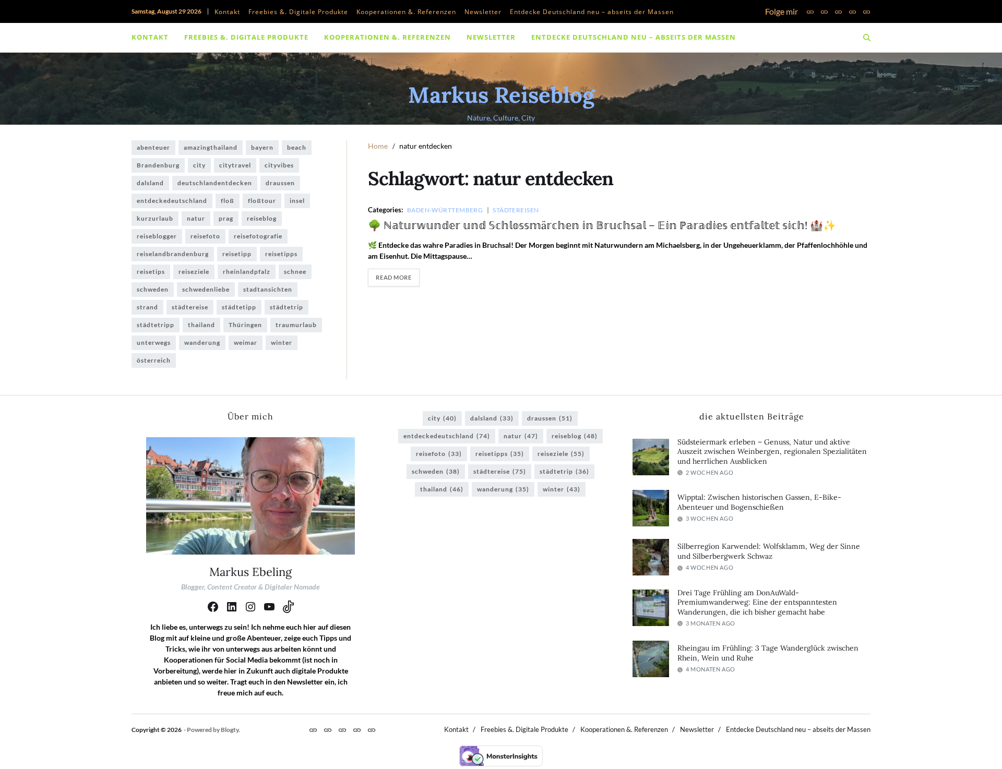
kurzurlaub (155, 218)
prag (226, 218)
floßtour (262, 201)
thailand (201, 325)
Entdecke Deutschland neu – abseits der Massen (592, 11)
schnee (295, 271)
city (199, 165)
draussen (280, 183)
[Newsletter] (852, 12)
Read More (393, 277)
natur (196, 218)
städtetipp (239, 307)
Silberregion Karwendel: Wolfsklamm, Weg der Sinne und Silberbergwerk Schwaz (768, 551)
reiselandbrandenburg (173, 254)
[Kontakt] (810, 12)
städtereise (190, 307)
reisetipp (237, 254)
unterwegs (154, 342)
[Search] (866, 37)
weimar (245, 342)
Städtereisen (516, 209)
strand (147, 307)
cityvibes (279, 165)
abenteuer (153, 147)
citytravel (235, 165)
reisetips (151, 271)
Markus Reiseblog (501, 95)
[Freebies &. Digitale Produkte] (824, 12)
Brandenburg (158, 165)
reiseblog (262, 218)
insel (297, 201)
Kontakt (227, 11)
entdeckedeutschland (172, 201)
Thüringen (245, 325)
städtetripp (155, 325)
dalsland (150, 183)
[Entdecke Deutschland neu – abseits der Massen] (866, 12)
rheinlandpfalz (246, 271)
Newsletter (483, 11)
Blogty (229, 730)
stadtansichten (267, 289)
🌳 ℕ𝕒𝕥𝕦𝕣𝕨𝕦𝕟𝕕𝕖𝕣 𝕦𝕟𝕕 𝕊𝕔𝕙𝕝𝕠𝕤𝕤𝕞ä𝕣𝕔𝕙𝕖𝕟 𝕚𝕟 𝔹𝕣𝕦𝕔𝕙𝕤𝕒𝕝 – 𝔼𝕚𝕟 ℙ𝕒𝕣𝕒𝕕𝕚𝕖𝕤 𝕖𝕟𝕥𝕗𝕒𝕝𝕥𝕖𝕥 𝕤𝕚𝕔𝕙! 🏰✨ (602, 225)
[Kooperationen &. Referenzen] (838, 12)
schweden (153, 289)
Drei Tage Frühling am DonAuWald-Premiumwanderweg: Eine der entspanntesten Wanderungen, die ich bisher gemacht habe (757, 602)
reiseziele (193, 271)
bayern (262, 147)
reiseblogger (157, 236)
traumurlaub (296, 325)
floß (227, 201)
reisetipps (281, 254)
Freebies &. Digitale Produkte (298, 11)
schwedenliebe (206, 289)
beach (296, 147)
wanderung (202, 342)
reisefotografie (258, 236)
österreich (154, 360)
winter (281, 342)
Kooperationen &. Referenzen (406, 11)
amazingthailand (210, 147)
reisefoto (205, 236)
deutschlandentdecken (214, 183)
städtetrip (286, 307)
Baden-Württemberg (445, 209)
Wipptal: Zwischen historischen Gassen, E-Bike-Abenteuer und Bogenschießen (759, 502)
